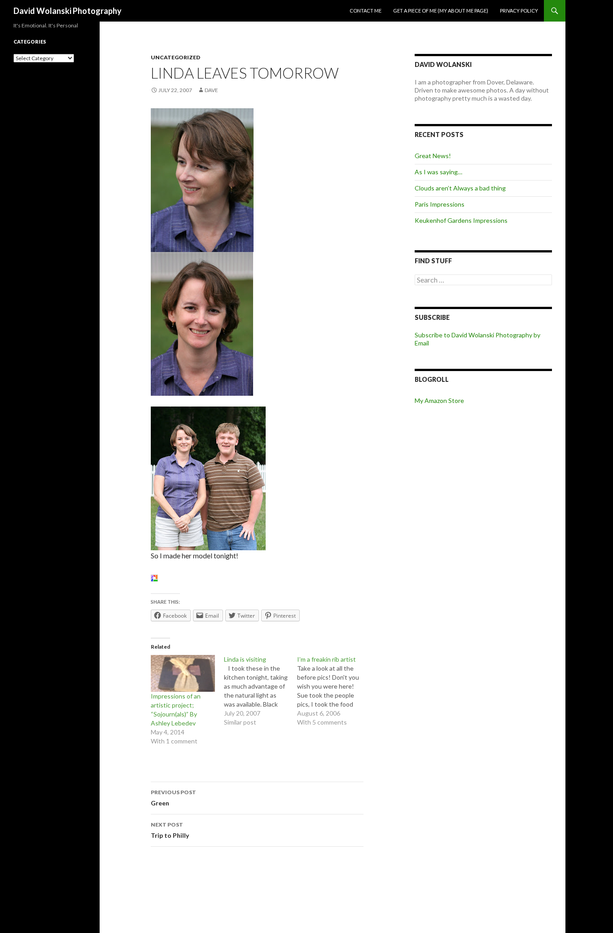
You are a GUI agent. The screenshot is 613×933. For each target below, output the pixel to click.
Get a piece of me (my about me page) (440, 10)
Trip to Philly (170, 830)
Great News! (433, 155)
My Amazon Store (439, 400)
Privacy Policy (519, 10)
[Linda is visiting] (260, 691)
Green (173, 798)
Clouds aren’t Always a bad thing (460, 188)
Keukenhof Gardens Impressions (461, 220)
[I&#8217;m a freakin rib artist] (333, 691)
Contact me (365, 10)
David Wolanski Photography (67, 11)
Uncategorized (175, 57)
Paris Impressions (439, 204)
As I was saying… (438, 172)
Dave (211, 90)
